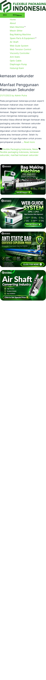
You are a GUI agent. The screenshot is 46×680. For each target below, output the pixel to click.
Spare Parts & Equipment (22, 38)
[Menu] (5, 15)
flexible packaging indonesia (14, 152)
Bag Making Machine (20, 34)
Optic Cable (15, 60)
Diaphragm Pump (18, 64)
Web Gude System (19, 45)
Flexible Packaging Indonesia (16, 149)
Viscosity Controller (20, 53)
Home (13, 19)
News (35, 149)
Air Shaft (14, 42)
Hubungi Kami (17, 68)
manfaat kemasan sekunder (24, 155)
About (13, 23)
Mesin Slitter (16, 30)
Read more (29, 142)
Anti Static (15, 57)
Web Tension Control (20, 49)
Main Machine (17, 27)
